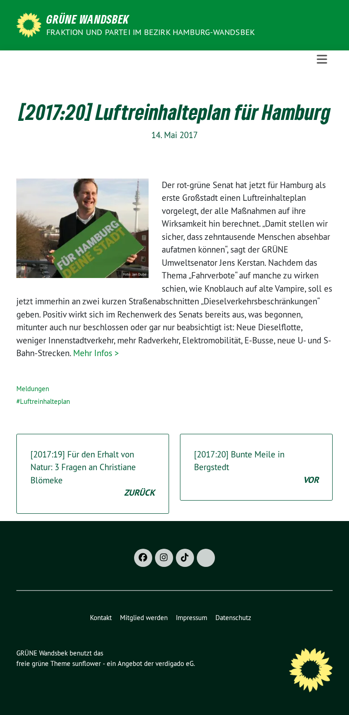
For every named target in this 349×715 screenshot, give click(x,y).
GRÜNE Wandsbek (87, 19)
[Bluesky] (206, 558)
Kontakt (101, 617)
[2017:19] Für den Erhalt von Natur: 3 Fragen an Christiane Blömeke (92, 474)
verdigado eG (174, 663)
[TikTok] (185, 558)
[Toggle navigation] (322, 59)
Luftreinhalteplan (45, 401)
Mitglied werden (144, 617)
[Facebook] (143, 558)
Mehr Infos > (96, 353)
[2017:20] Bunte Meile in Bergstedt (256, 467)
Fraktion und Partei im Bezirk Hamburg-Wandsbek (150, 32)
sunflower (86, 663)
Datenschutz (233, 617)
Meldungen (32, 388)
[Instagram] (164, 558)
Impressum (191, 617)
